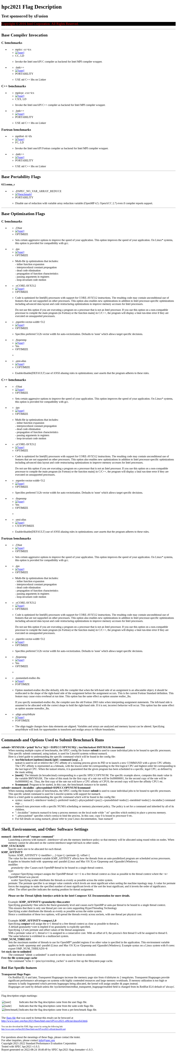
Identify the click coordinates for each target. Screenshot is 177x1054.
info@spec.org (47, 1040)
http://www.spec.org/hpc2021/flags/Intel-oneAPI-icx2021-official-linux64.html (44, 1020)
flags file (11, 1017)
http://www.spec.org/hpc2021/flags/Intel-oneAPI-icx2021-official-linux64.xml (33, 1029)
